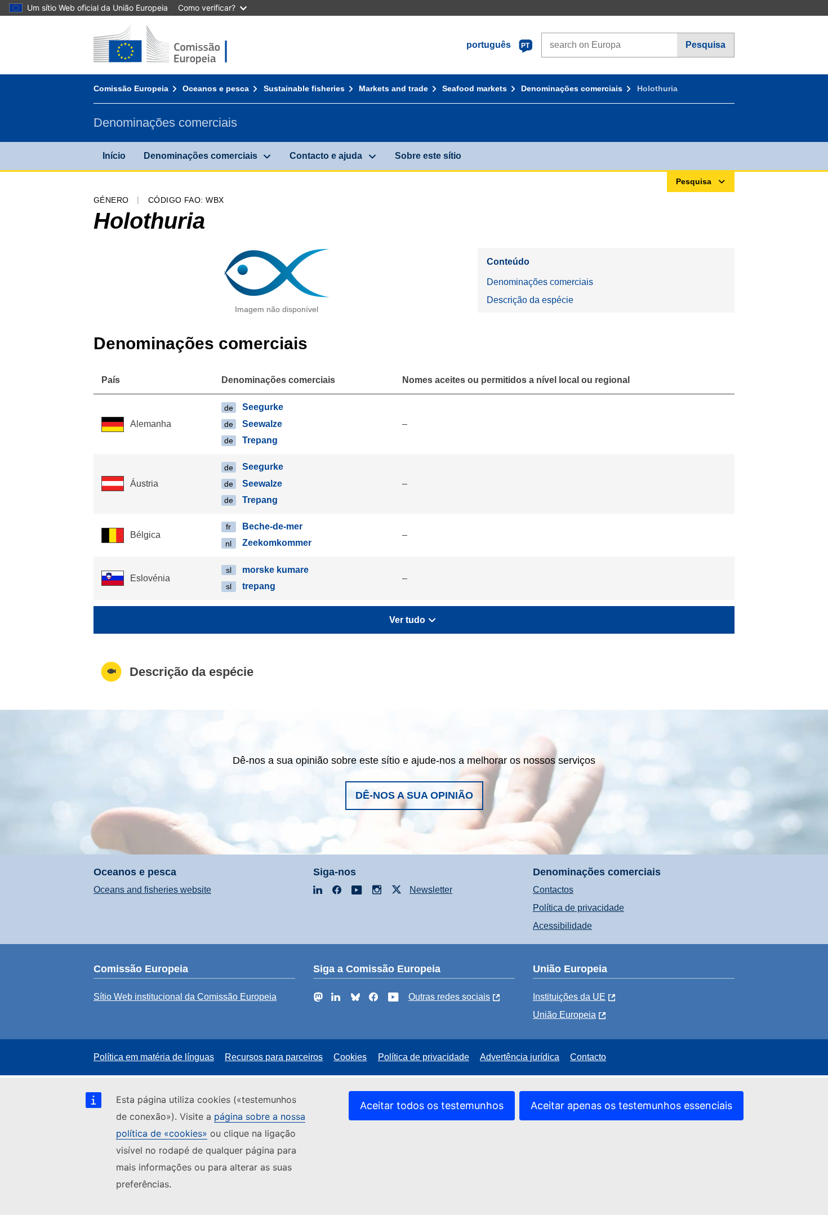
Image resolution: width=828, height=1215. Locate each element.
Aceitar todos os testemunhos (432, 1105)
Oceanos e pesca (215, 88)
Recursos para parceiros (274, 1057)
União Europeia (564, 1015)
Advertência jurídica (519, 1057)
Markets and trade (393, 88)
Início (114, 156)
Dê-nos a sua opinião (414, 795)
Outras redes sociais (449, 997)
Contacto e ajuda (326, 156)
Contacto (588, 1057)
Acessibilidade (562, 926)
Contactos (553, 889)
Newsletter (430, 889)
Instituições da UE (569, 997)
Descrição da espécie (530, 300)
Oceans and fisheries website (152, 889)
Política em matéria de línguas (154, 1057)
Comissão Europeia (131, 88)
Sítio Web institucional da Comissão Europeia (185, 997)
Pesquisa (705, 45)
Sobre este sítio (428, 156)
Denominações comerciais (571, 88)
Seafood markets (474, 88)
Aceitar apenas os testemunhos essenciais (631, 1105)
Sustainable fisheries (304, 88)
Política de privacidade (578, 908)
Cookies (350, 1057)
